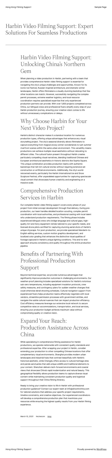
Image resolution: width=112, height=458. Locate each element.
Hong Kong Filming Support (18, 7)
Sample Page (100, 7)
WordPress (101, 449)
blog (49, 416)
